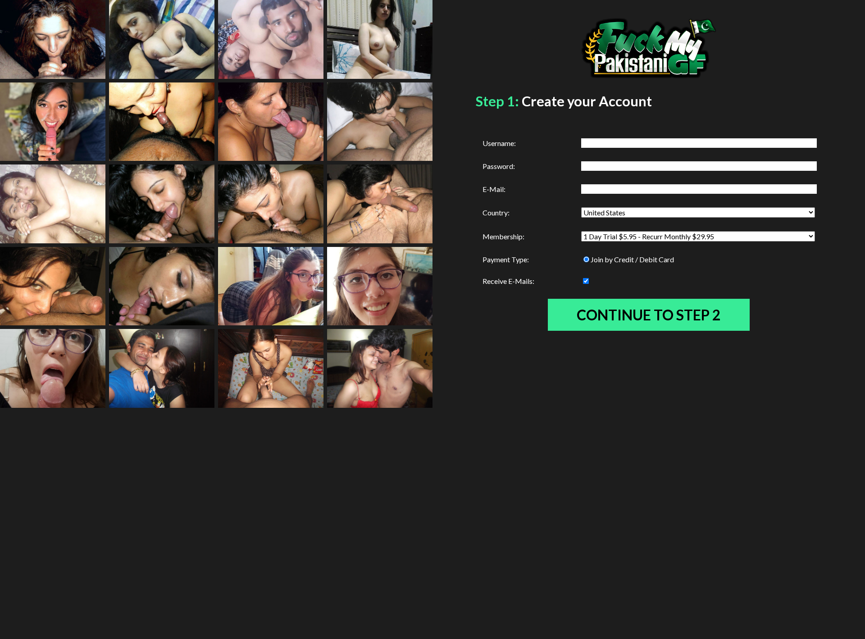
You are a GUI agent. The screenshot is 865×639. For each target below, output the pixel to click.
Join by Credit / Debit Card (632, 259)
